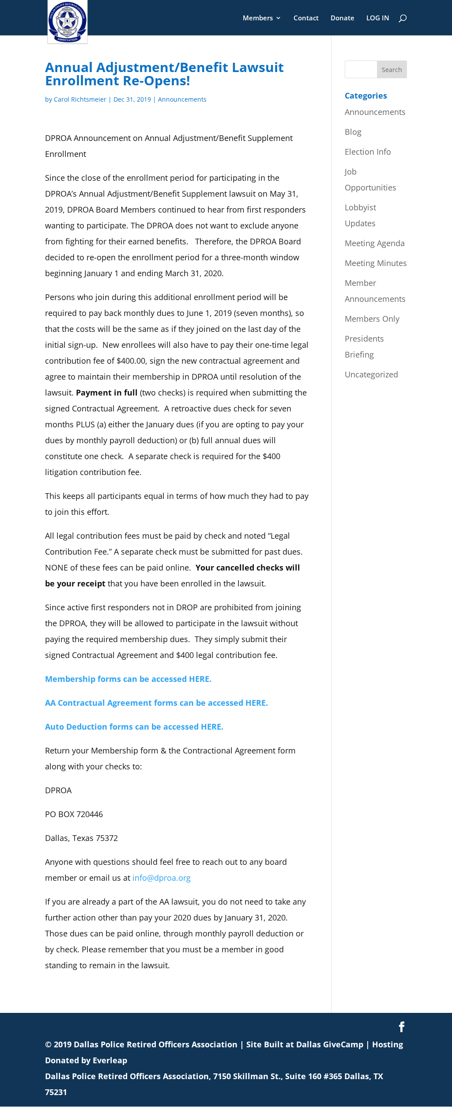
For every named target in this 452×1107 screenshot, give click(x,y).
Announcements (182, 99)
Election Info (368, 151)
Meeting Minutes (376, 263)
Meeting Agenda (375, 243)
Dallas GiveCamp (329, 1044)
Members (258, 18)
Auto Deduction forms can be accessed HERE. (134, 726)
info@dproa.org (161, 877)
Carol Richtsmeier (80, 99)
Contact (306, 18)
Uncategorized (371, 374)
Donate (342, 18)
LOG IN (377, 18)
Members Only (372, 318)
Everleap (110, 1060)
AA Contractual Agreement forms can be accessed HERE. (156, 702)
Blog (353, 131)
